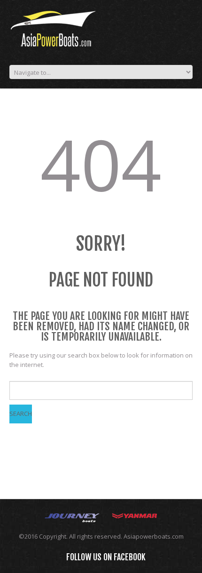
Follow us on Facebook (106, 557)
